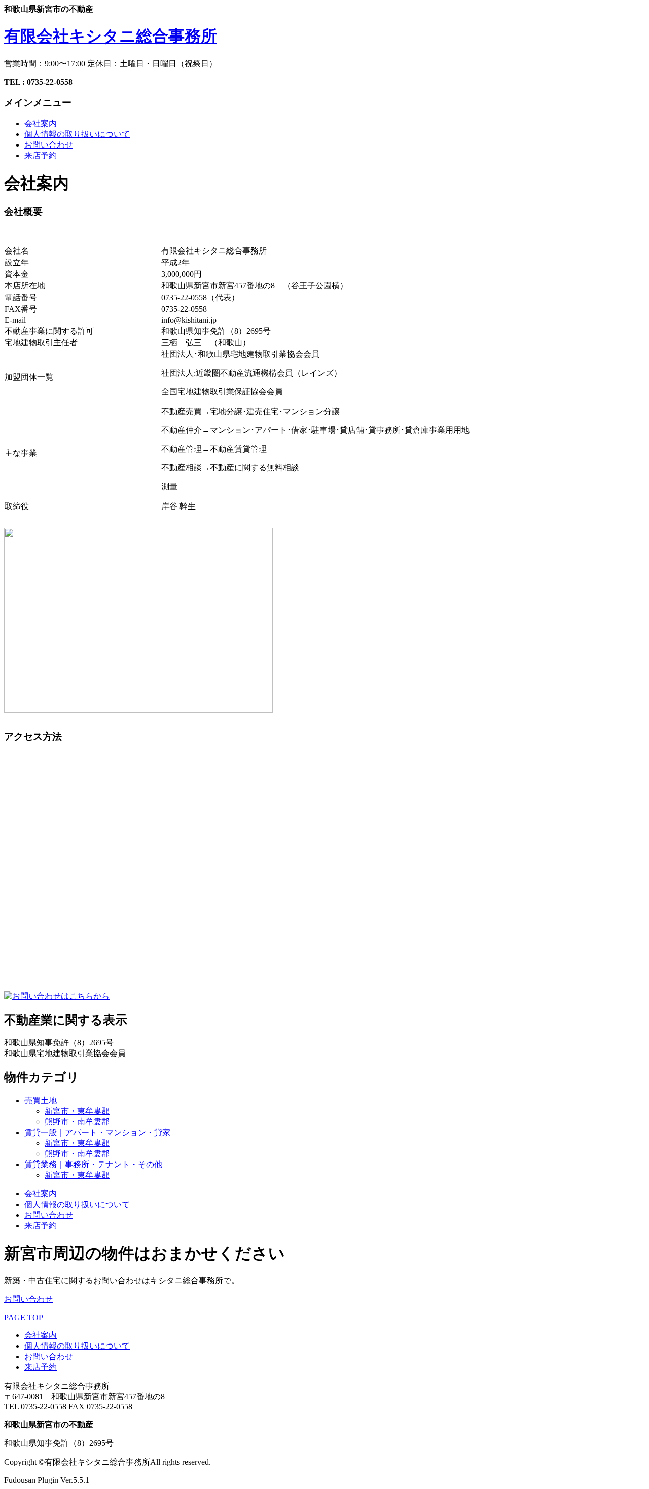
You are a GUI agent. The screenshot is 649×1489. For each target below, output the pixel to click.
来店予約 (40, 155)
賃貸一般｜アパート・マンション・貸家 (97, 1132)
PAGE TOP (23, 1317)
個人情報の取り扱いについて (77, 134)
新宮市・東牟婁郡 (77, 1111)
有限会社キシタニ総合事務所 (110, 36)
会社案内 (40, 123)
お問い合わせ (48, 144)
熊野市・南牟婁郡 (77, 1121)
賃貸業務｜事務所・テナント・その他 (93, 1164)
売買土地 (40, 1100)
